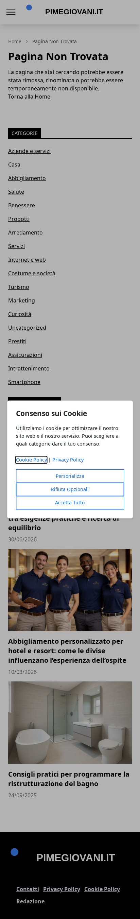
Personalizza (70, 476)
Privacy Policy (68, 460)
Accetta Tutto (70, 503)
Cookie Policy (31, 460)
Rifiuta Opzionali (70, 489)
